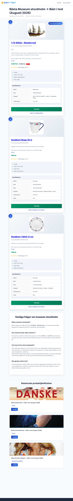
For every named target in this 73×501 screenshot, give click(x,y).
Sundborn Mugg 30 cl (21, 140)
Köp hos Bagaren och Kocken (37, 210)
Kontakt (59, 2)
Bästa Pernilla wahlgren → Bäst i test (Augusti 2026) (27, 458)
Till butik (36, 109)
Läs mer (12, 60)
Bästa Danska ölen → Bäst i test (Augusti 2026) (25, 402)
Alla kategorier (67, 2)
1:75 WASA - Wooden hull (23, 43)
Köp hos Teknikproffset (36, 113)
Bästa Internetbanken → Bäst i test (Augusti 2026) (26, 430)
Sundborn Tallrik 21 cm (22, 236)
